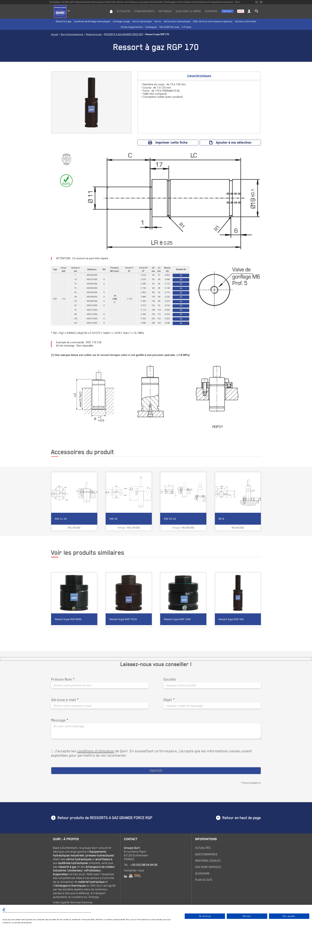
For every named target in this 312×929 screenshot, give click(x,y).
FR (256, 2)
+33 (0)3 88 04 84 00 (144, 864)
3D (181, 275)
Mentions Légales (208, 860)
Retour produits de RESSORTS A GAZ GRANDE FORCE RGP (105, 817)
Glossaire (202, 873)
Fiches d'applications (132, 26)
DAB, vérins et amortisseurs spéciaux (212, 21)
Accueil (54, 34)
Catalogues (151, 26)
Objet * (169, 700)
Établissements (144, 11)
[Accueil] (111, 14)
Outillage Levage (121, 21)
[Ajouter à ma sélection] (92, 577)
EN (261, 2)
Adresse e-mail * (65, 700)
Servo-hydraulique (142, 21)
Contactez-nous (134, 870)
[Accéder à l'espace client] (249, 14)
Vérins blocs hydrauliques (177, 21)
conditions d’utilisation (95, 751)
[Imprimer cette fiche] (86, 577)
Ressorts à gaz (64, 21)
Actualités (124, 11)
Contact (227, 11)
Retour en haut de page (241, 817)
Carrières (211, 11)
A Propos (186, 26)
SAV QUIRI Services (169, 26)
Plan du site (204, 879)
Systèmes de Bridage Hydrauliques (92, 21)
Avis (240, 11)
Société (169, 679)
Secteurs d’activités (245, 21)
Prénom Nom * (63, 679)
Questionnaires (206, 854)
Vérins (157, 21)
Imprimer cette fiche (171, 143)
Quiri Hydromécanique (72, 34)
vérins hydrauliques (79, 859)
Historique (165, 11)
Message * (59, 720)
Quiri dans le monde (188, 11)
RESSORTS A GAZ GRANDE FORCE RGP (123, 34)
